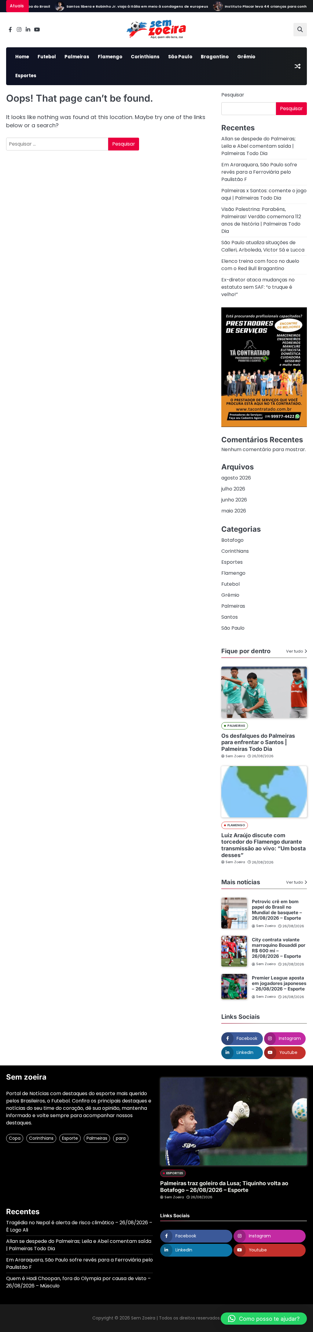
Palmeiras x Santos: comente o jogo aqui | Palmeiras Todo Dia (264, 194)
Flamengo (110, 56)
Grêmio (246, 56)
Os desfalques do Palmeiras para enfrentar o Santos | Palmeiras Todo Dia (258, 742)
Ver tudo (294, 651)
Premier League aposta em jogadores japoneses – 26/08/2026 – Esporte (279, 983)
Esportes (25, 75)
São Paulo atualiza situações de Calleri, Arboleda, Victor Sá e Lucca (262, 246)
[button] (264, 1318)
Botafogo (232, 540)
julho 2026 (233, 488)
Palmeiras (76, 56)
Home (22, 56)
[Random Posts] (297, 66)
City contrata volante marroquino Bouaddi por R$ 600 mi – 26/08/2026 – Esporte (278, 948)
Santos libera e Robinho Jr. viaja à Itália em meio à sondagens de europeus (125, 6)
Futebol (47, 56)
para (121, 1138)
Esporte (70, 1138)
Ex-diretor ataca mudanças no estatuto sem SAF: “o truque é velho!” (258, 287)
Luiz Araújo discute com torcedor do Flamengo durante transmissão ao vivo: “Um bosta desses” (263, 845)
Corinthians (145, 56)
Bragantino (215, 56)
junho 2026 (234, 499)
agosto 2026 (236, 477)
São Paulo (180, 56)
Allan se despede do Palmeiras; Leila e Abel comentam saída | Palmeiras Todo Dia (258, 146)
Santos (229, 617)
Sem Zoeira (235, 756)
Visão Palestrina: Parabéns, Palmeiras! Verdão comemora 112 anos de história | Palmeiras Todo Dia (261, 220)
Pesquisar (232, 94)
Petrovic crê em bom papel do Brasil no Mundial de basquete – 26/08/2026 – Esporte (277, 910)
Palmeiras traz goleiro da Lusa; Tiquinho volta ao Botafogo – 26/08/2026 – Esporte (224, 1186)
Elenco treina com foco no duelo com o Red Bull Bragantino (260, 265)
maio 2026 (233, 510)
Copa (14, 1138)
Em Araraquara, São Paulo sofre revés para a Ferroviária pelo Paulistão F (259, 172)
